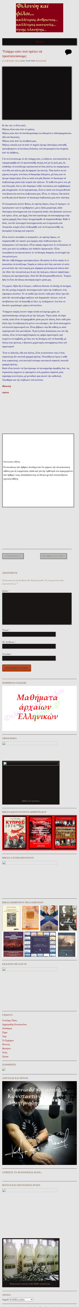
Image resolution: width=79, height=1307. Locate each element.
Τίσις (4, 1036)
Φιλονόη (41, 61)
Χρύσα (5, 1056)
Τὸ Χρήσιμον (8, 1040)
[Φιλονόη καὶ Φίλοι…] (39, 33)
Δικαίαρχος (7, 1028)
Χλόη (4, 1052)
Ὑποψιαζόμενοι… (12, 556)
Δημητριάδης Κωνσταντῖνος (14, 1024)
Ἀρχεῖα (5, 1299)
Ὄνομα (6, 630)
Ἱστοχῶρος (6, 654)
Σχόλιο (6, 591)
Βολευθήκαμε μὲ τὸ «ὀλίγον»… (54, 556)
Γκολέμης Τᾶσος (9, 1020)
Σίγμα (4, 1032)
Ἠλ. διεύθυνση (9, 642)
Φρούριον (6, 1048)
